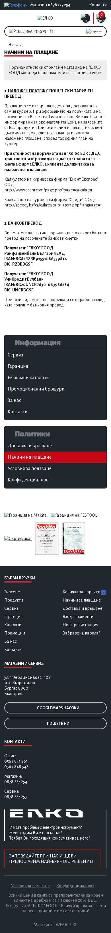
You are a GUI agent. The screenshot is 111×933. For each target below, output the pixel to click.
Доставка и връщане (82, 608)
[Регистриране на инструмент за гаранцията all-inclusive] (74, 515)
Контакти (13, 649)
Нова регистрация (80, 625)
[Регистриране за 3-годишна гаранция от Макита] (25, 515)
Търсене (12, 592)
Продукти (13, 600)
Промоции (14, 633)
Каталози (12, 625)
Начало (15, 44)
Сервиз (11, 608)
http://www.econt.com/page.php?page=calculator (48, 190)
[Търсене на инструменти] (94, 31)
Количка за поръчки (83, 592)
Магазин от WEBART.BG (56, 924)
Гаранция (13, 616)
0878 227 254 (59, 5)
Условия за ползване (30, 886)
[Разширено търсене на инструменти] (27, 31)
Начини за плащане (82, 600)
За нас (10, 641)
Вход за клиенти (78, 616)
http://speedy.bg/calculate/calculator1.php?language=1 (53, 205)
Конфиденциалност (75, 886)
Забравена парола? (81, 633)
